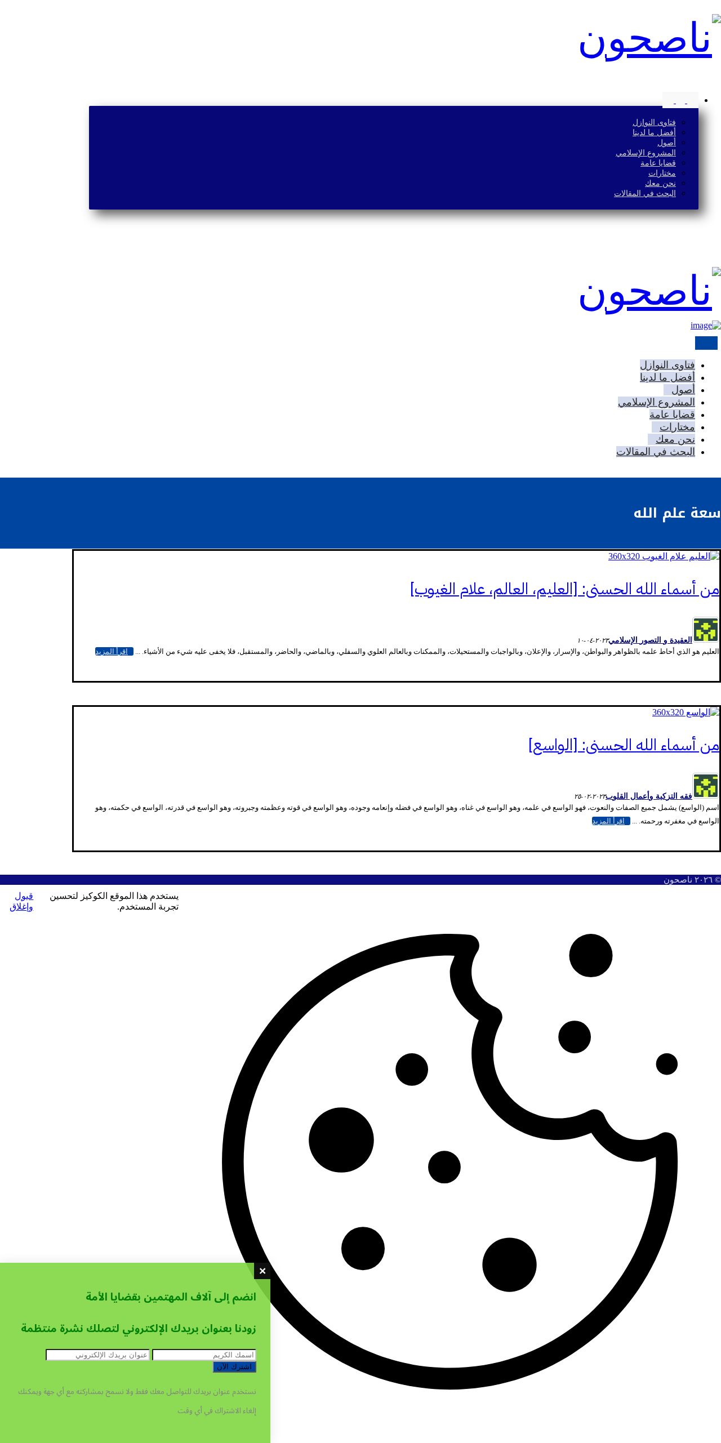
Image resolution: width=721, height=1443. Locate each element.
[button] (717, 81)
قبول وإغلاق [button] (21, 901)
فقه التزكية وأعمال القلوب (649, 796)
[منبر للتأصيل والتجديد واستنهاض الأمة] (649, 38)
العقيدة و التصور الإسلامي (650, 640)
